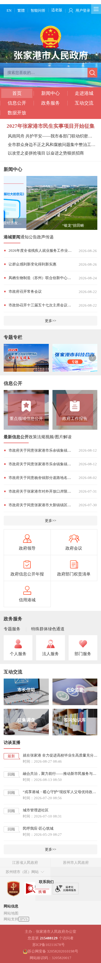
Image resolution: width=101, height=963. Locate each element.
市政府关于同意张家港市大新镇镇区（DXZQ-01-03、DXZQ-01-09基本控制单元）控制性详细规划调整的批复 (40, 505)
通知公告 (28, 237)
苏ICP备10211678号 (48, 945)
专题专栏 (13, 337)
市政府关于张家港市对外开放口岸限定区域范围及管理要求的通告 (40, 492)
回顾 (11, 775)
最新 (11, 757)
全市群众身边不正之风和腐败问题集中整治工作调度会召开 (51, 144)
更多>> (50, 321)
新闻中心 (50, 93)
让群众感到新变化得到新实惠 (32, 265)
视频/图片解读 (58, 437)
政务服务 (50, 103)
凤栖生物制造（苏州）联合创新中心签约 (40, 279)
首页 (17, 93)
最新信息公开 (16, 437)
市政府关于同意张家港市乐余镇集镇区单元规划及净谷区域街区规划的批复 (40, 451)
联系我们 (46, 882)
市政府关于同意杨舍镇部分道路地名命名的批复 (40, 478)
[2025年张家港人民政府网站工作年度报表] (26, 358)
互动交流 (84, 103)
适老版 (56, 10)
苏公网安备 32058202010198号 (53, 952)
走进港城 (84, 93)
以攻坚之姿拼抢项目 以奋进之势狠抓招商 (46, 153)
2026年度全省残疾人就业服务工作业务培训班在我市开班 (40, 251)
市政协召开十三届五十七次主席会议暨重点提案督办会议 (40, 306)
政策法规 (37, 437)
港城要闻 (12, 237)
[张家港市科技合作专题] (75, 358)
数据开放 (17, 112)
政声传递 (45, 237)
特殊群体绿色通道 (47, 629)
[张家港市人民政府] (50, 42)
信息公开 (17, 103)
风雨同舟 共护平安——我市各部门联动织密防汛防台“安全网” (51, 136)
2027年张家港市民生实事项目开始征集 (51, 126)
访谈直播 (12, 743)
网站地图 (11, 914)
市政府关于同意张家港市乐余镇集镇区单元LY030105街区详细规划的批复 (40, 465)
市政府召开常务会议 (25, 292)
